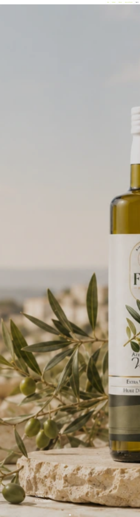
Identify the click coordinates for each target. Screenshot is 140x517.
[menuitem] (108, 2)
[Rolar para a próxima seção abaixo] (70, 515)
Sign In (137, 2)
